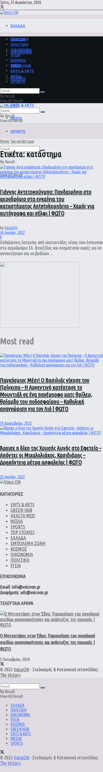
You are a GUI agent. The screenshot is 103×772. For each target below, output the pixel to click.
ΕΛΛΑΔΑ (18, 25)
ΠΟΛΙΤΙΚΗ (19, 44)
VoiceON (21, 669)
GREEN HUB (21, 65)
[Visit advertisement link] (39, 326)
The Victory (10, 675)
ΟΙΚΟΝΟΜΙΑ (21, 49)
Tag (13, 141)
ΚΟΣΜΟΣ (18, 60)
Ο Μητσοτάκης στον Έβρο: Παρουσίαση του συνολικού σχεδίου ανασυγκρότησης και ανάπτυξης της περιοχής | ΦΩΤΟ (47, 642)
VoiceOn (10, 227)
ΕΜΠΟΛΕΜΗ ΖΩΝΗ (28, 543)
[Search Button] (42, 92)
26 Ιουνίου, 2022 (12, 232)
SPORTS (18, 131)
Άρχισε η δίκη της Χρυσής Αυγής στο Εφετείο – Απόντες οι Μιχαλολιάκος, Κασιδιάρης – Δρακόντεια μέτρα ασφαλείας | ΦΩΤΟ (50, 455)
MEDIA (16, 118)
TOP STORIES (23, 532)
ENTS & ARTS (22, 104)
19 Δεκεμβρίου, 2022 (16, 423)
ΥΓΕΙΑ (15, 55)
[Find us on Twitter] (2, 7)
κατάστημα (25, 141)
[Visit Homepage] (9, 12)
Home (4, 141)
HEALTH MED (23, 515)
